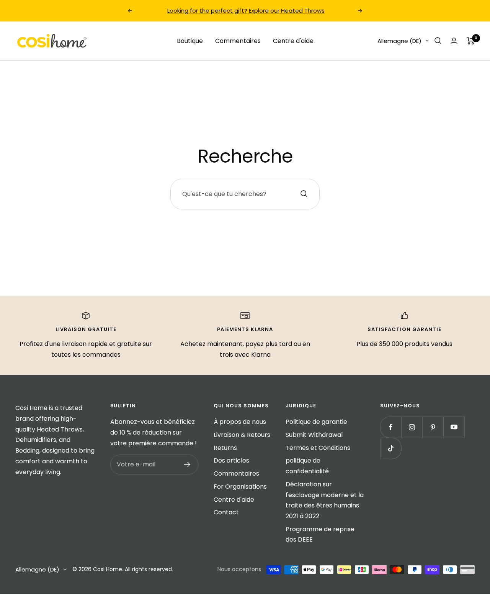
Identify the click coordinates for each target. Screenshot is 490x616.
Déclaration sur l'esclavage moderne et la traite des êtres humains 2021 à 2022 (325, 500)
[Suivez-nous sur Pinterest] (432, 427)
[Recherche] (437, 40)
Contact (226, 512)
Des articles (231, 460)
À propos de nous (240, 421)
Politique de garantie (316, 421)
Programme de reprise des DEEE (320, 534)
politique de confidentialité (307, 466)
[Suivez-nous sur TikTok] (390, 448)
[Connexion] (454, 41)
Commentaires (238, 40)
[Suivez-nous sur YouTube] (453, 427)
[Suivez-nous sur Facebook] (390, 427)
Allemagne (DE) (399, 40)
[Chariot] (471, 40)
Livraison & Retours (242, 434)
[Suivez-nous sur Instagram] (411, 427)
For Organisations (240, 486)
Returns (225, 447)
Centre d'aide (293, 40)
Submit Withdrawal (314, 434)
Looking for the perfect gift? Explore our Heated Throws (246, 11)
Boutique (190, 40)
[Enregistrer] (187, 464)
